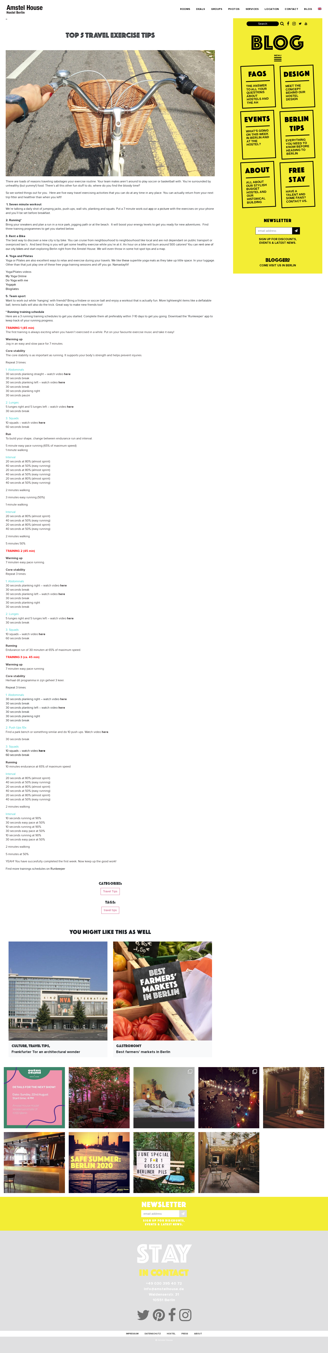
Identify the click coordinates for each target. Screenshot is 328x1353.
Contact (291, 9)
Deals (200, 9)
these (125, 260)
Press (184, 1333)
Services (252, 9)
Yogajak (11, 284)
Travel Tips (110, 891)
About (198, 1333)
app (150, 208)
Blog (308, 9)
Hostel (171, 1333)
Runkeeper (57, 868)
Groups (216, 9)
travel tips (110, 910)
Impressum (132, 1333)
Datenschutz (153, 1333)
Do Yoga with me (17, 280)
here (67, 374)
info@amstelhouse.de (164, 1289)
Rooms (185, 9)
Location (272, 9)
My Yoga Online (16, 276)
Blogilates (12, 289)
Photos (234, 9)
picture (164, 208)
